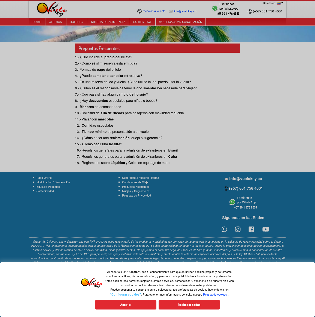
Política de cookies (215, 294)
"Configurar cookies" (125, 294)
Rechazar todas (189, 304)
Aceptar (126, 304)
